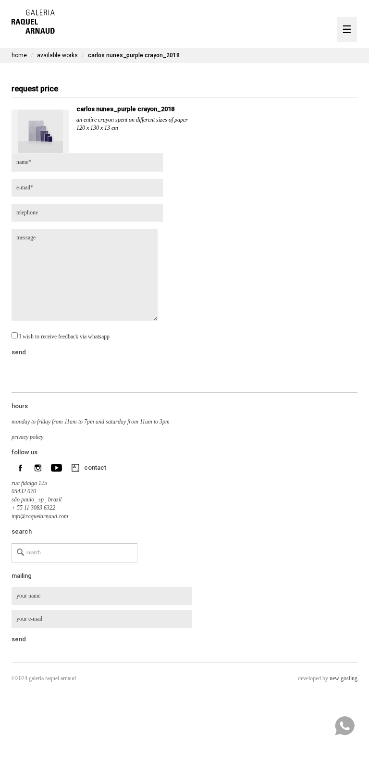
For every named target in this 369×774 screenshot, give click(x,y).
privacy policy (27, 437)
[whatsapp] (344, 726)
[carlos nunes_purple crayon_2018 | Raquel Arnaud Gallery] (33, 20)
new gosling (343, 678)
